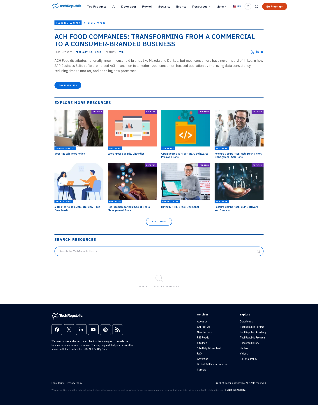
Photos (244, 348)
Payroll (147, 6)
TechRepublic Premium (253, 337)
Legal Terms (58, 383)
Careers (201, 369)
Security (164, 6)
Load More (159, 221)
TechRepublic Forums (252, 327)
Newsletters (204, 332)
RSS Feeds (203, 337)
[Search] (256, 6)
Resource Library (68, 22)
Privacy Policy (75, 383)
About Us (202, 321)
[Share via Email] (262, 52)
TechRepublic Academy (253, 332)
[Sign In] (248, 6)
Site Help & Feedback (209, 348)
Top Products (97, 6)
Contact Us (203, 327)
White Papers (96, 22)
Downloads (246, 321)
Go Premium (274, 6)
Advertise (202, 359)
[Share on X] (252, 52)
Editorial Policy (248, 359)
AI (113, 6)
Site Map (202, 343)
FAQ (199, 353)
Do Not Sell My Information (212, 364)
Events (181, 6)
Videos (244, 353)
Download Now (68, 85)
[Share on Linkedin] (257, 52)
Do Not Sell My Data (96, 349)
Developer (128, 6)
